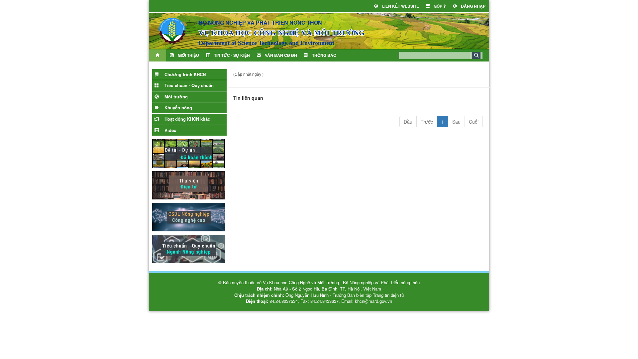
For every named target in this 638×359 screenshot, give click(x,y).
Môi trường (175, 96)
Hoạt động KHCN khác (186, 119)
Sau (456, 121)
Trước (427, 121)
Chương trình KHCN (184, 74)
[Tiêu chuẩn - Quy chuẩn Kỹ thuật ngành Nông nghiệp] (189, 248)
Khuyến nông (177, 107)
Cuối (473, 121)
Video (169, 130)
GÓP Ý (440, 6)
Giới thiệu (188, 55)
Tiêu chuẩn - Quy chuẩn (188, 85)
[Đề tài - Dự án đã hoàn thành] (189, 153)
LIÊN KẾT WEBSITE (400, 6)
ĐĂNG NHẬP (473, 6)
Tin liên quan (248, 97)
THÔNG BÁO (324, 55)
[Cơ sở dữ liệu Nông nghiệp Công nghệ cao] (189, 216)
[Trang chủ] (157, 55)
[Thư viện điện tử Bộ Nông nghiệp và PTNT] (189, 184)
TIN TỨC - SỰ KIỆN (232, 55)
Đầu (408, 121)
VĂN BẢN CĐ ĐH (281, 55)
